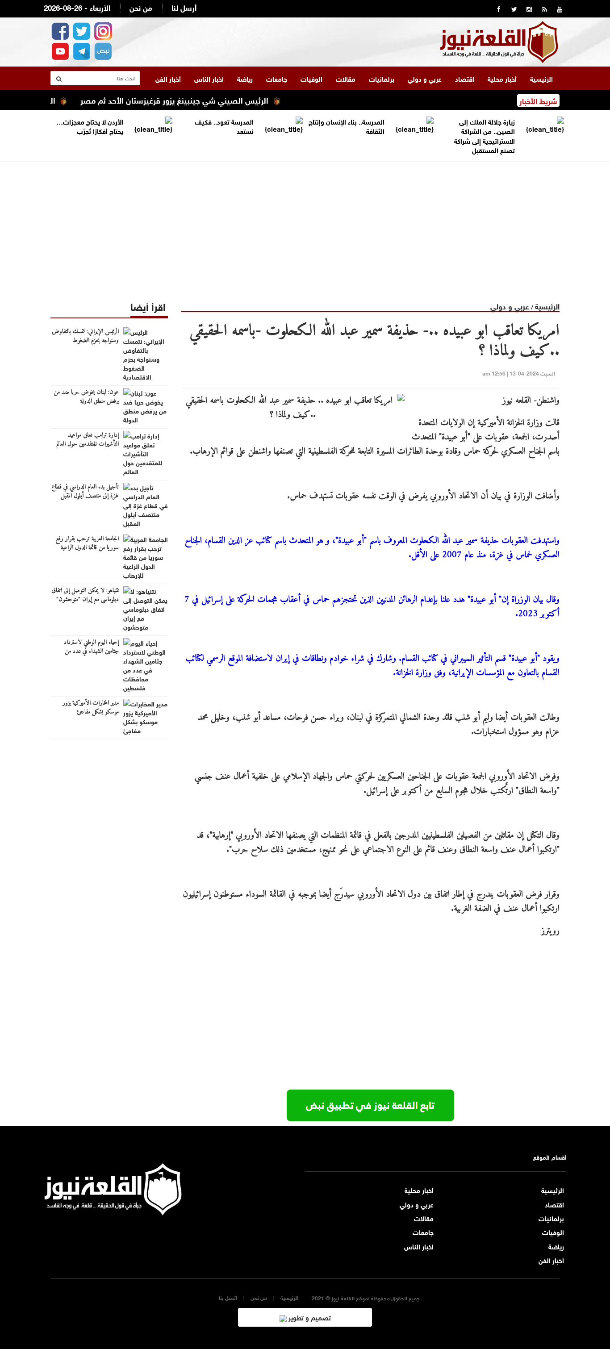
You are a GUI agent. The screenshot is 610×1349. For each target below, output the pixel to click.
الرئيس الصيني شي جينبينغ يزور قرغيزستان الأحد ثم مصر (197, 99)
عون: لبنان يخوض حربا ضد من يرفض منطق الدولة (86, 397)
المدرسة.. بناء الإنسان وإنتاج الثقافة (346, 125)
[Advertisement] (305, 224)
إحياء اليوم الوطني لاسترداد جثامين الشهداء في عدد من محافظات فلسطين (91, 651)
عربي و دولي (425, 78)
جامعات (276, 78)
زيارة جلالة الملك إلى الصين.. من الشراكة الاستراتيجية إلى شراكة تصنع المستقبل (484, 135)
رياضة (245, 78)
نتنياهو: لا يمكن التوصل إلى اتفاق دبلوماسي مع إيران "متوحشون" (85, 595)
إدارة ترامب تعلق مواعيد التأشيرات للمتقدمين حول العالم (87, 440)
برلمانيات (381, 78)
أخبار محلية (502, 78)
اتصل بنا (228, 1297)
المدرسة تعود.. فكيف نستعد (224, 125)
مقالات (345, 78)
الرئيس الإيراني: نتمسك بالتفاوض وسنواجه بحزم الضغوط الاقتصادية (85, 340)
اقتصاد (464, 78)
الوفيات (311, 78)
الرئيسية (541, 78)
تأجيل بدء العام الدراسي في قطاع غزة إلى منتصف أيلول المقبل (85, 492)
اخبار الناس (209, 78)
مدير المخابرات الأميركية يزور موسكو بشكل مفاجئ (91, 708)
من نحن (141, 7)
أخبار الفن (168, 78)
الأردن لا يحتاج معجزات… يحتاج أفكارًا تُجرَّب (89, 125)
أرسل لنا (183, 7)
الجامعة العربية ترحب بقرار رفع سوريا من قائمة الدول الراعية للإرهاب (87, 548)
